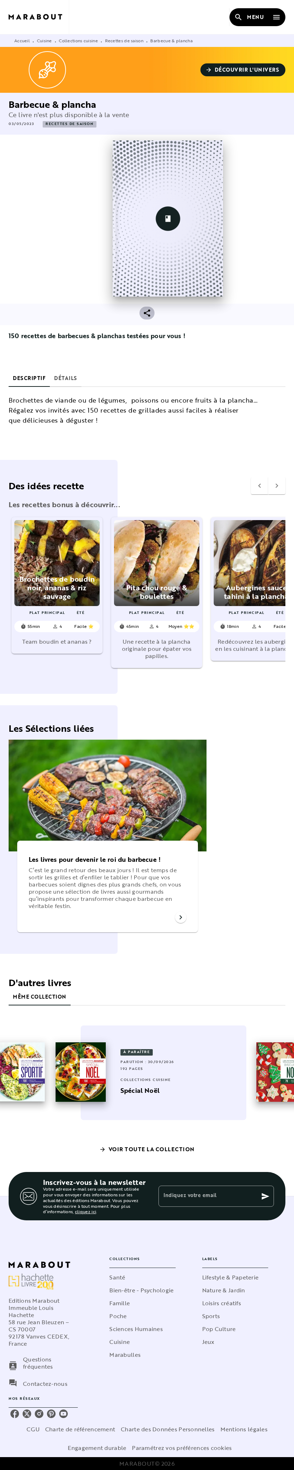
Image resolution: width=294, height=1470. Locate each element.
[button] (243, 69)
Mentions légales (243, 1429)
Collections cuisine (78, 40)
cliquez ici (85, 1212)
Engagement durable (97, 1447)
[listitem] (15, 1414)
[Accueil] (39, 17)
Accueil (22, 40)
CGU (33, 1429)
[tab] (29, 378)
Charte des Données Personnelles (167, 1429)
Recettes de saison (124, 40)
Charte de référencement (80, 1429)
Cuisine (44, 40)
